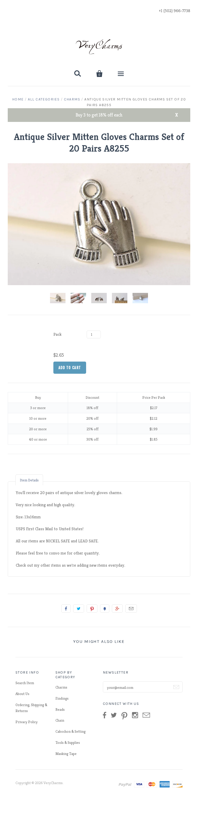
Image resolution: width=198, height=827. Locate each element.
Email (131, 608)
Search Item (24, 683)
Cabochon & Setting (70, 731)
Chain (59, 720)
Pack (57, 334)
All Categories (44, 99)
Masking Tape (66, 753)
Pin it (92, 608)
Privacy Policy (26, 722)
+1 (117, 608)
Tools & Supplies (67, 742)
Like (66, 608)
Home (18, 99)
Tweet (78, 608)
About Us (22, 693)
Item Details (29, 480)
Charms (72, 99)
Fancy (104, 608)
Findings (62, 698)
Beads (60, 709)
